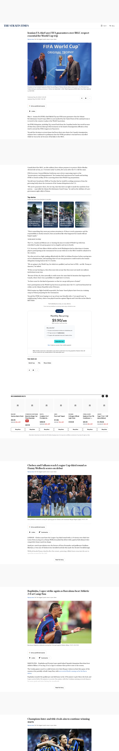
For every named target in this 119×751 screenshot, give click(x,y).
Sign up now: (31, 39)
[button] (103, 25)
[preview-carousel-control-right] (89, 214)
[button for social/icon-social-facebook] (85, 98)
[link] (16, 25)
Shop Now (17, 429)
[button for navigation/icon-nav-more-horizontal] (89, 98)
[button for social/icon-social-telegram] (81, 98)
